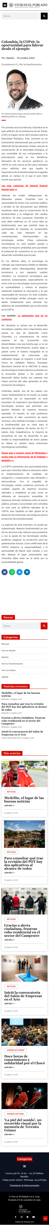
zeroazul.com (29, 1222)
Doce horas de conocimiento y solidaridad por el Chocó (24, 1059)
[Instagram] (21, 1217)
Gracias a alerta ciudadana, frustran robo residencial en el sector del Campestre (23, 720)
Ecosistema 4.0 (9, 64)
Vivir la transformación (30, 64)
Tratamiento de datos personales (24, 1185)
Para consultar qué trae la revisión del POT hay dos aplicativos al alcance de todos (24, 706)
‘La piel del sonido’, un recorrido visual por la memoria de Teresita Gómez (22, 1125)
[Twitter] (27, 1217)
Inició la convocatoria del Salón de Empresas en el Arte (22, 733)
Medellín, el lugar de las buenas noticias (20, 694)
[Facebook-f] (15, 1217)
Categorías (24, 1159)
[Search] (44, 16)
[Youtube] (33, 1217)
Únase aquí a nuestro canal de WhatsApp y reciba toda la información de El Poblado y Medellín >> (24, 457)
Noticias (11, 792)
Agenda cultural (15, 1114)
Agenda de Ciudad (15, 1050)
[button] (5, 5)
